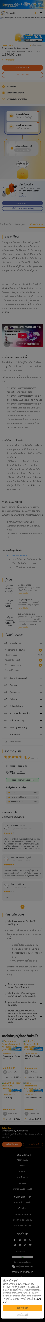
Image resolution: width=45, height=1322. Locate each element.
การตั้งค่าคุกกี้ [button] (22, 1315)
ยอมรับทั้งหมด (22, 1308)
